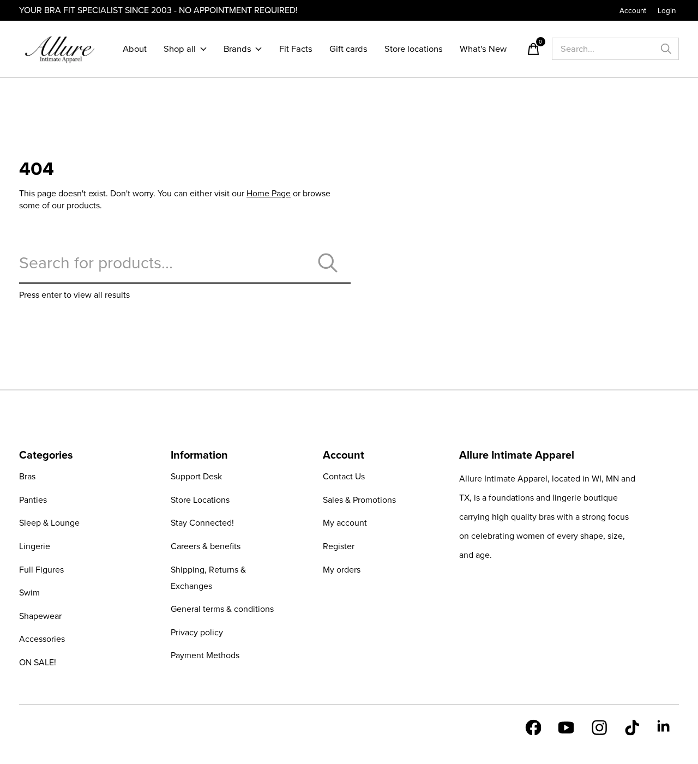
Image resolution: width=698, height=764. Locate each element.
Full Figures (41, 569)
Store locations (413, 49)
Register (338, 546)
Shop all (180, 49)
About (135, 49)
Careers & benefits (205, 546)
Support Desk (196, 476)
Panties (33, 500)
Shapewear (40, 616)
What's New (483, 49)
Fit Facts (295, 49)
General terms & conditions (222, 609)
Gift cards (348, 49)
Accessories (42, 639)
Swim (29, 592)
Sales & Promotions (359, 500)
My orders (341, 569)
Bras (27, 476)
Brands (237, 49)
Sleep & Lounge (49, 522)
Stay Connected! (202, 522)
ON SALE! (37, 662)
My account (345, 522)
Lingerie (34, 546)
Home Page (268, 193)
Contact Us (344, 476)
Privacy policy (197, 632)
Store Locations (200, 500)
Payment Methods (205, 655)
